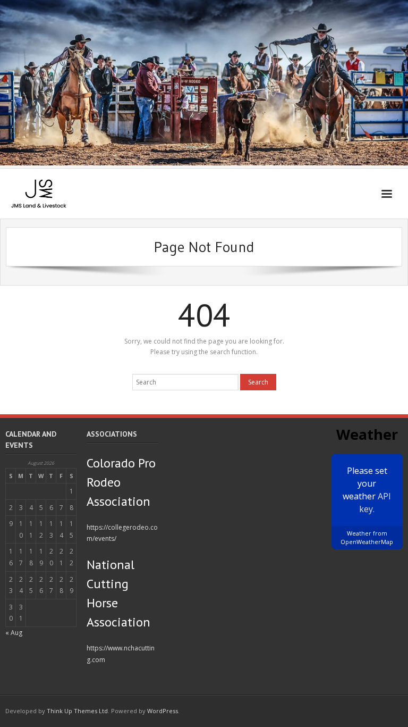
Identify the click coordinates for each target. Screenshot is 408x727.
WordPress (162, 711)
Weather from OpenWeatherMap (367, 537)
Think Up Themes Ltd (77, 711)
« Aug (13, 632)
